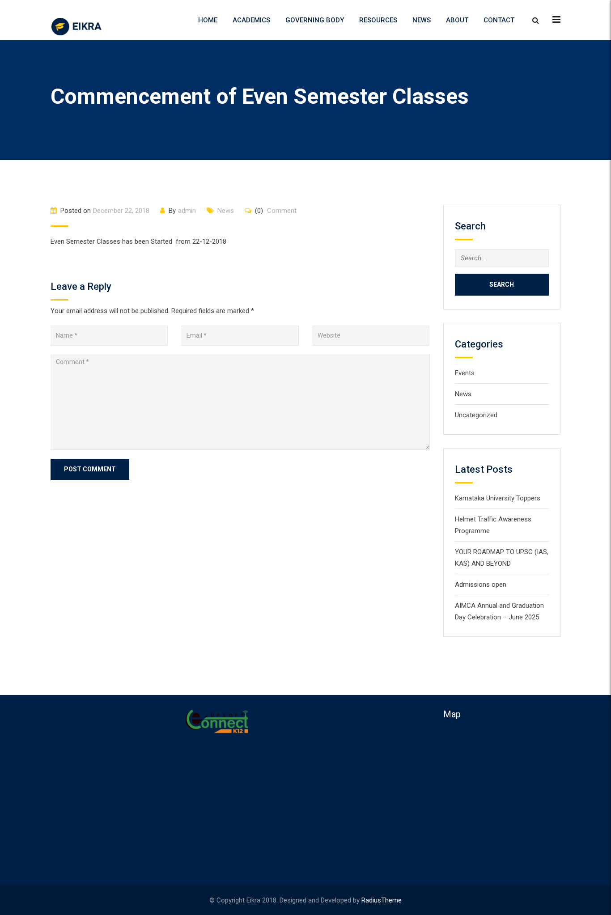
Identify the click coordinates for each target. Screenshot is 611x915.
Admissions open (480, 584)
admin (187, 211)
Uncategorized (476, 415)
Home (207, 20)
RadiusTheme (381, 900)
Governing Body (314, 20)
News (421, 20)
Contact (499, 20)
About (457, 20)
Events (465, 373)
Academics (251, 20)
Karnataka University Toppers (497, 498)
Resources (378, 20)
